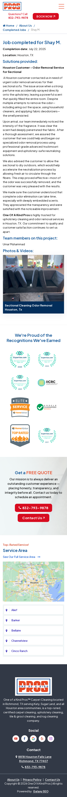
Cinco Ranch (19, 651)
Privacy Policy (32, 779)
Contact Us (32, 518)
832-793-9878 (18, 17)
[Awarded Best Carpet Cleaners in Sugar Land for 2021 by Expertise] (47, 435)
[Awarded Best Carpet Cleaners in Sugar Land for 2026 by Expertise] (20, 359)
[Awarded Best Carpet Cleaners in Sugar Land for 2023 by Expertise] (20, 382)
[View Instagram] (50, 738)
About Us (25, 25)
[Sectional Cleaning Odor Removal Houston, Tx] (33, 277)
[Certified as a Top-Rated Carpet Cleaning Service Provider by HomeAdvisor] (20, 435)
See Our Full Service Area (19, 556)
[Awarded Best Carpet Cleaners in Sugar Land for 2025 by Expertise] (47, 359)
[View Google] (33, 738)
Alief (14, 610)
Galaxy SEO (40, 791)
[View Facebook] (24, 738)
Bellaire (16, 630)
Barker (15, 620)
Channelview (19, 640)
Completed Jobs (14, 29)
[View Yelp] (42, 738)
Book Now (44, 16)
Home (9, 25)
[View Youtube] (15, 738)
